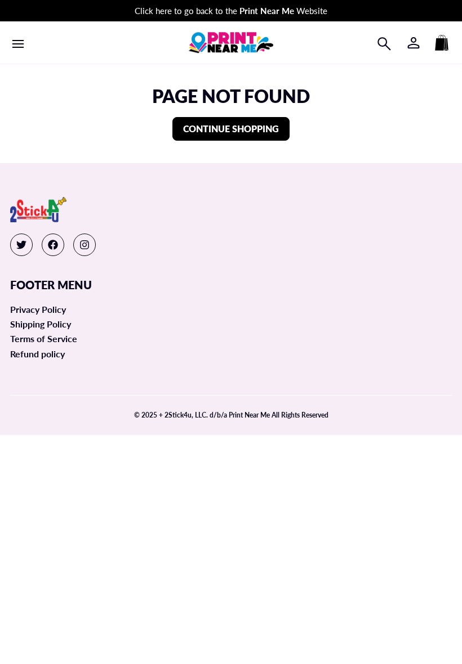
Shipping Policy (40, 323)
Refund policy (37, 353)
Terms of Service (43, 338)
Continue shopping (231, 128)
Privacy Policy (38, 309)
